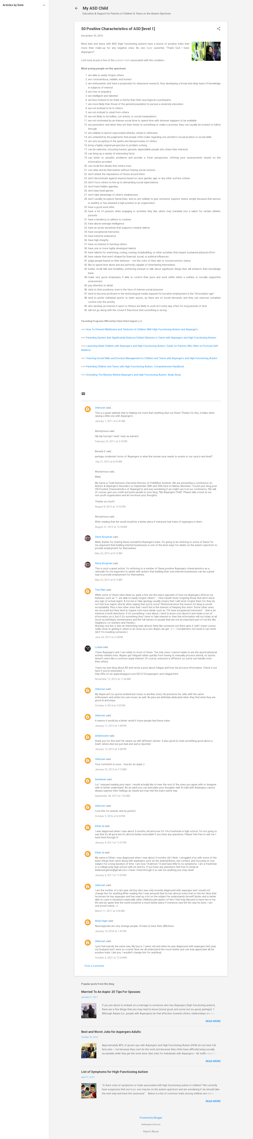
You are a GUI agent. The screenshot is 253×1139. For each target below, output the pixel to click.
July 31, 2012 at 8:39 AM (108, 461)
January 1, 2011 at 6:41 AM (110, 421)
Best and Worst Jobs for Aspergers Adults (111, 1032)
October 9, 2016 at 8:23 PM (110, 816)
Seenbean (100, 779)
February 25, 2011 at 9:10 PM (111, 441)
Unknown (100, 407)
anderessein (102, 735)
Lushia (98, 647)
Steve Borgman (103, 536)
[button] (219, 29)
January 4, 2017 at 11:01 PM (110, 842)
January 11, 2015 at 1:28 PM (110, 725)
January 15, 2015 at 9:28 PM (110, 749)
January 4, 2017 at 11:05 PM (110, 875)
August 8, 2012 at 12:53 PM (110, 506)
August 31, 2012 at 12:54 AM (111, 526)
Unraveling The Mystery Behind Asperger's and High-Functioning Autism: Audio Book (133, 374)
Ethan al (99, 826)
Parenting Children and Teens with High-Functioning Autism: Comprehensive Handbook (135, 366)
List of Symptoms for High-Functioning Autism (114, 1072)
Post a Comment (94, 965)
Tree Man (100, 589)
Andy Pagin (101, 920)
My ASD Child (95, 8)
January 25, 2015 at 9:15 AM (110, 769)
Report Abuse (151, 1131)
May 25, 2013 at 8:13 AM (108, 579)
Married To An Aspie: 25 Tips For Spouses (110, 992)
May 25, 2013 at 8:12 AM (108, 553)
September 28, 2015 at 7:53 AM (112, 795)
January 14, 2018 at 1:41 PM (110, 931)
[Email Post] (83, 394)
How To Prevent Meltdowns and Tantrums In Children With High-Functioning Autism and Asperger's (142, 329)
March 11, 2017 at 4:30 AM (110, 910)
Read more (213, 1021)
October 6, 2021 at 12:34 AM (111, 957)
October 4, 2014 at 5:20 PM (110, 705)
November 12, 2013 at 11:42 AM (113, 679)
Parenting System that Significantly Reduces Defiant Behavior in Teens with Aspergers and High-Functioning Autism (151, 337)
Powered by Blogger (151, 1117)
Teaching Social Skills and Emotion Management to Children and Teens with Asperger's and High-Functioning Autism (151, 358)
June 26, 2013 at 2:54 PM (109, 637)
